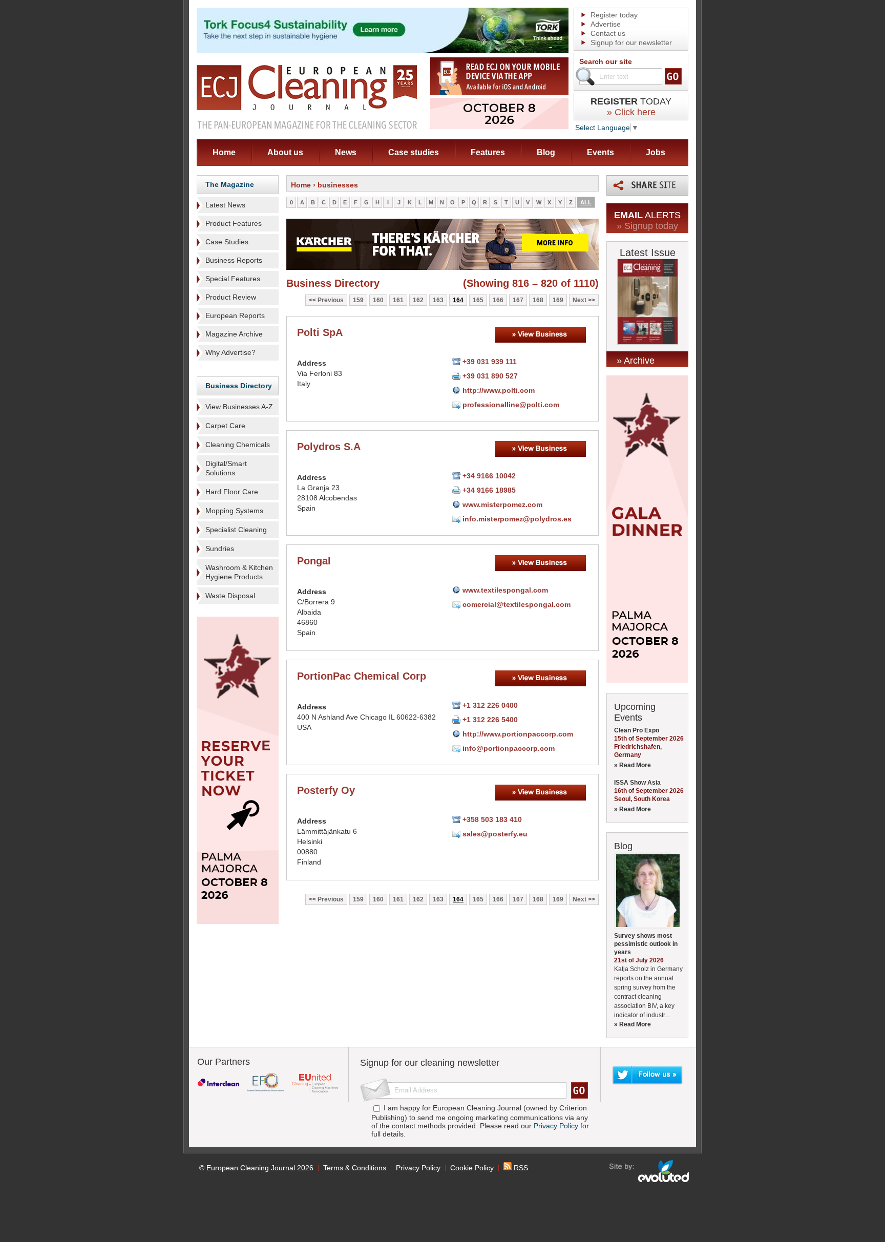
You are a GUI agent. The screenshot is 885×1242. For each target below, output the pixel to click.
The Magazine (229, 184)
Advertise (606, 24)
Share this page (647, 185)
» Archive (636, 360)
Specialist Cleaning (236, 529)
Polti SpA (320, 332)
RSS (520, 1168)
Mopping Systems (234, 511)
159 (358, 300)
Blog (546, 152)
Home (224, 152)
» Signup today (647, 226)
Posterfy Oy (326, 790)
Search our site (605, 61)
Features (488, 152)
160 (378, 300)
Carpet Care (225, 426)
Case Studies (226, 242)
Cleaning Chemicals (237, 444)
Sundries (219, 548)
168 (538, 300)
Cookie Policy (472, 1168)
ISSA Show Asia (637, 782)
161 (398, 300)
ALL (586, 202)
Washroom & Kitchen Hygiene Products (239, 572)
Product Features (233, 223)
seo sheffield (649, 1171)
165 (478, 300)
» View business (540, 335)
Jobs (655, 152)
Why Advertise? (230, 352)
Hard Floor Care (231, 492)
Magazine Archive (234, 334)
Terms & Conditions (354, 1168)
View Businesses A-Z (239, 407)
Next (579, 300)
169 (558, 300)
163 (438, 300)
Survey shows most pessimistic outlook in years (646, 944)
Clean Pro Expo (636, 730)
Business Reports (233, 260)
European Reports (235, 315)
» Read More (632, 765)
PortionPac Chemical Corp (361, 676)
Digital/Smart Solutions (226, 468)
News (345, 152)
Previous (331, 300)
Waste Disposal (230, 596)
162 (418, 300)
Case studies (413, 152)
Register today (614, 15)
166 (498, 300)
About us (285, 152)
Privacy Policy (556, 1126)
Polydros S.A (329, 446)
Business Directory (238, 386)
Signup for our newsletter (631, 42)
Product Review (230, 297)
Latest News (225, 205)
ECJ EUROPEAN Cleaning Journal (307, 96)
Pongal (314, 560)
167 (518, 300)
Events (600, 152)
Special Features (232, 279)
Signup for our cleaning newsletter (429, 1063)
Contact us (608, 33)
